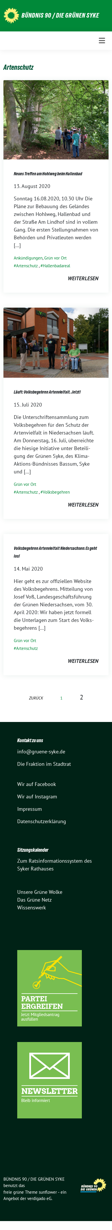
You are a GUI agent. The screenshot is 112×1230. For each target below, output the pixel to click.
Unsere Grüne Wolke (39, 892)
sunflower (48, 1192)
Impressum (29, 809)
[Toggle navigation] (102, 41)
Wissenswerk (31, 907)
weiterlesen (83, 278)
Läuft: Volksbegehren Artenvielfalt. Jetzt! (47, 392)
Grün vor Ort (55, 258)
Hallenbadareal (56, 265)
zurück (36, 698)
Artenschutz (27, 265)
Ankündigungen (28, 258)
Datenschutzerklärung (41, 821)
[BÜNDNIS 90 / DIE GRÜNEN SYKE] (11, 15)
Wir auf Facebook (36, 784)
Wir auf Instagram (37, 796)
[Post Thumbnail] (56, 119)
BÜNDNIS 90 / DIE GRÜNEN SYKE (60, 15)
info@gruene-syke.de (41, 751)
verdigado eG (39, 1198)
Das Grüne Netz (34, 899)
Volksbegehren (56, 492)
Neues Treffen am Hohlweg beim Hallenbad (48, 173)
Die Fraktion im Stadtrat (44, 764)
